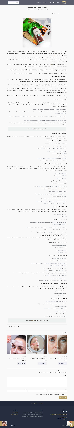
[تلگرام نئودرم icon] (11, 425)
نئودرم (46, 9)
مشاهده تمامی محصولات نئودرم (37, 403)
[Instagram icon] (12, 425)
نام (66, 389)
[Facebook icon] (14, 425)
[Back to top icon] (8, 425)
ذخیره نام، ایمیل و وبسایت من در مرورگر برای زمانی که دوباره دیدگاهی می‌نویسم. (51, 394)
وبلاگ (42, 9)
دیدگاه (65, 375)
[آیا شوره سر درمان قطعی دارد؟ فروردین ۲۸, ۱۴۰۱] (1, 423)
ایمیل (45, 389)
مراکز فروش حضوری (14, 414)
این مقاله (33, 129)
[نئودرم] (64, 2)
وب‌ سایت (25, 389)
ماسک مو (51, 64)
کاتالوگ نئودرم (15, 412)
